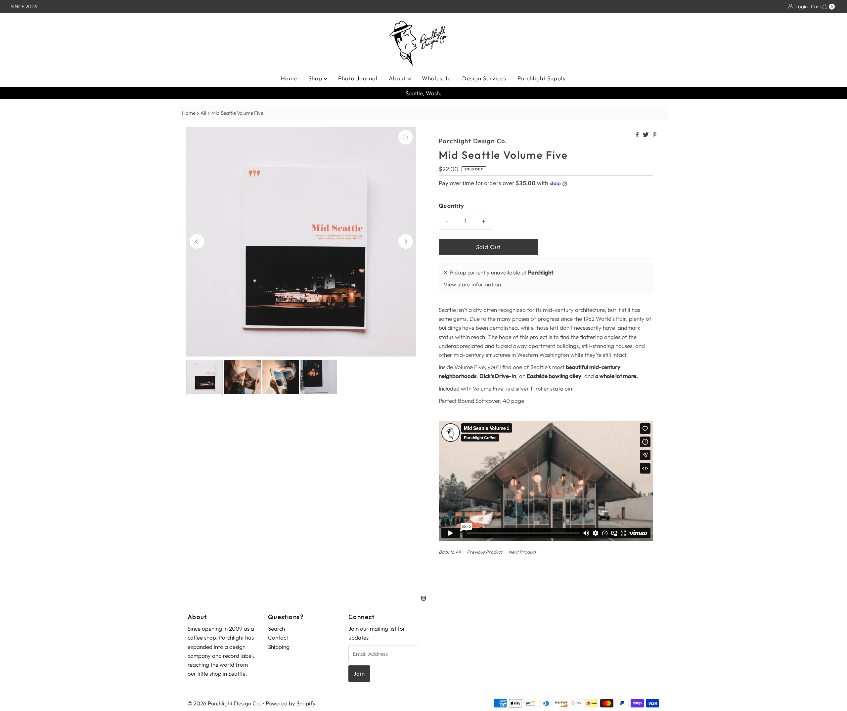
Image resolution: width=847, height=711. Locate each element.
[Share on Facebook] (638, 135)
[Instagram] (423, 598)
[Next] (405, 241)
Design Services (484, 78)
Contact (278, 637)
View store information (472, 284)
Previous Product (484, 552)
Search (276, 628)
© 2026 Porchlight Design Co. (224, 703)
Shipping (279, 646)
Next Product (522, 552)
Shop (316, 78)
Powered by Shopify (291, 703)
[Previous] (197, 241)
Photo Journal (358, 78)
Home (289, 78)
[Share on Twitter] (646, 135)
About (398, 78)
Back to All (450, 552)
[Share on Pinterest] (654, 135)
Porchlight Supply (541, 78)
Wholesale (436, 78)
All (203, 113)
